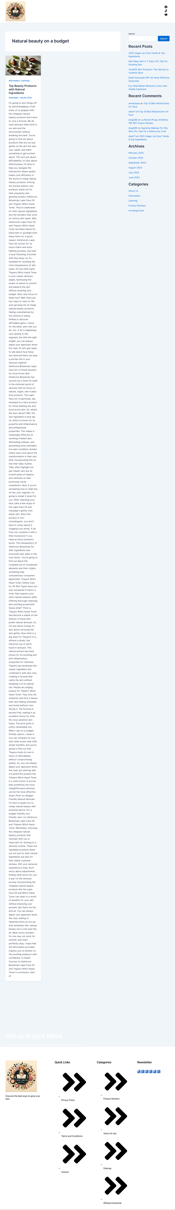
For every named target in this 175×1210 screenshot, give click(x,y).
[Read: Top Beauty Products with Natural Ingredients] (23, 65)
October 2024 (136, 157)
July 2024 (134, 172)
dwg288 (133, 119)
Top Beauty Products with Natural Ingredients (23, 89)
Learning (25, 80)
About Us (133, 190)
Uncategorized (136, 210)
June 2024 (134, 177)
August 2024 (135, 167)
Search (132, 34)
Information (14, 80)
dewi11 (132, 111)
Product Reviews (137, 205)
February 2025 (136, 152)
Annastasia (134, 103)
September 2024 (137, 162)
